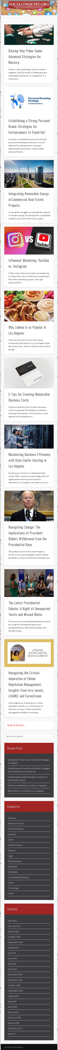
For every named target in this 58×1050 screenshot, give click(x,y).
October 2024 (14, 937)
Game (10, 839)
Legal (10, 855)
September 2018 (15, 990)
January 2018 (13, 1023)
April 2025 (12, 920)
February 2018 (14, 1017)
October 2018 (14, 985)
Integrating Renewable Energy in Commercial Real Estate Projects (28, 199)
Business (12, 818)
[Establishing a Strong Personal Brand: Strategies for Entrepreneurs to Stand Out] (29, 101)
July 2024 (12, 953)
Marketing (12, 866)
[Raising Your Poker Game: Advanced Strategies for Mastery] (29, 34)
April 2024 (12, 969)
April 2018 (12, 1007)
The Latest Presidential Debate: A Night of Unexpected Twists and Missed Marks (29, 608)
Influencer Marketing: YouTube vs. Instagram (27, 785)
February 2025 (14, 926)
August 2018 (13, 996)
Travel (10, 893)
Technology (13, 888)
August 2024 (13, 947)
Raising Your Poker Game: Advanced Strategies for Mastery (25, 56)
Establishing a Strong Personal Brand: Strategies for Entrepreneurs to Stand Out (29, 126)
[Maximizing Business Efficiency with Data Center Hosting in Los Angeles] (29, 437)
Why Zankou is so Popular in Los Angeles (26, 791)
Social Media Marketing (18, 877)
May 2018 (12, 1001)
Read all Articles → (17, 725)
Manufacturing (14, 861)
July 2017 (12, 1033)
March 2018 (13, 1012)
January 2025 (13, 931)
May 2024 (12, 963)
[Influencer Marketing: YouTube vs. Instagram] (29, 241)
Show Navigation (46, 26)
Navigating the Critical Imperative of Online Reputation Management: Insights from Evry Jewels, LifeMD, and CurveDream (26, 684)
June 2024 (12, 958)
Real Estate (13, 872)
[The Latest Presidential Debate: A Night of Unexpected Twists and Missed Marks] (29, 583)
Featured (12, 834)
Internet (11, 850)
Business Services (16, 823)
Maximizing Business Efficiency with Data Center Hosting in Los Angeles (29, 460)
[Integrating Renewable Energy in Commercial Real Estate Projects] (29, 174)
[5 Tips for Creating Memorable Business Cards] (29, 373)
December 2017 (15, 1028)
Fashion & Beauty (15, 828)
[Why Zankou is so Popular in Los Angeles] (29, 306)
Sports (11, 882)
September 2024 (15, 942)
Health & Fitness (15, 845)
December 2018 (15, 974)
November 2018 (15, 980)
